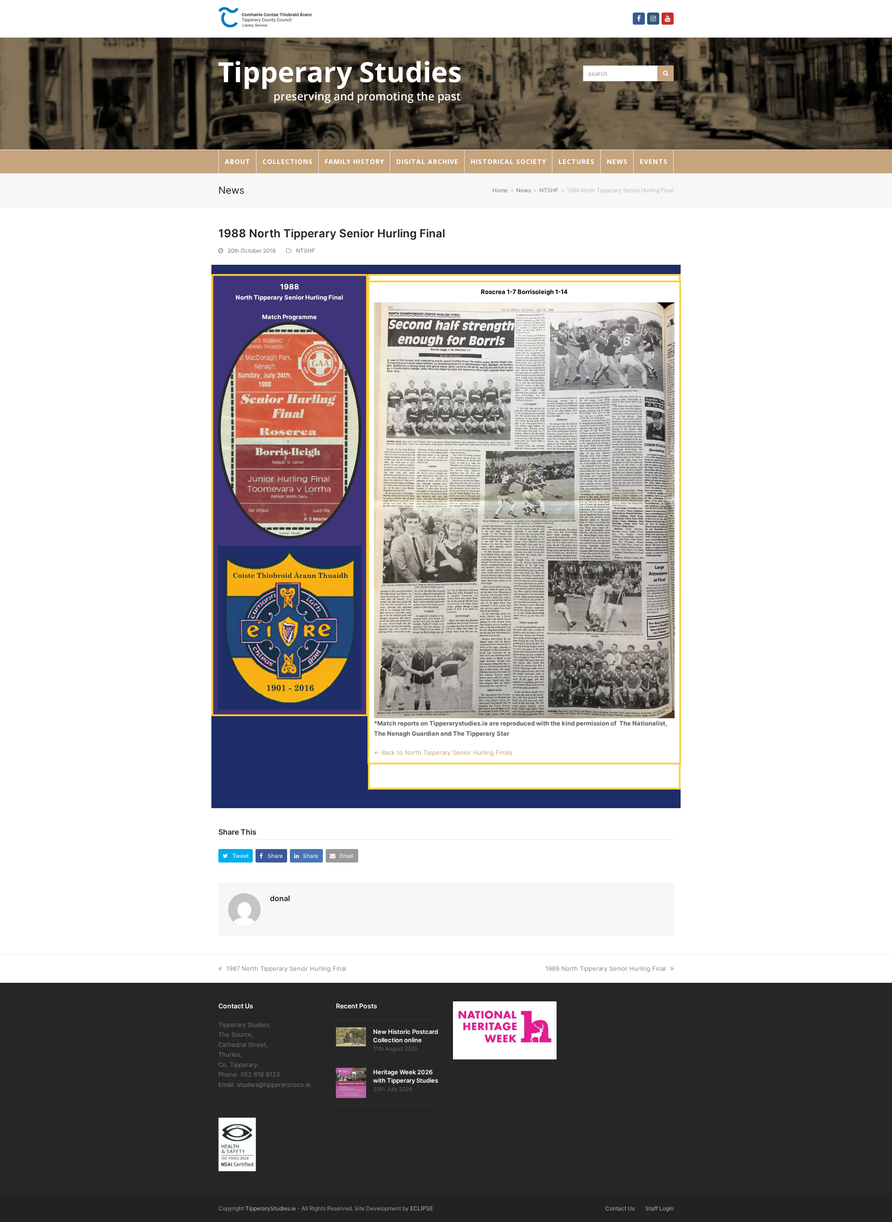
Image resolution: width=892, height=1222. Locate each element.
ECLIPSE (421, 1208)
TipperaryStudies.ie (270, 1208)
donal (280, 898)
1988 (289, 286)
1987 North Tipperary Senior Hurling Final (286, 968)
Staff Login (659, 1208)
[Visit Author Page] (244, 908)
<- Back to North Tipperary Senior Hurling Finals (443, 752)
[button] (235, 856)
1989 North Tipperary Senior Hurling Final (605, 968)
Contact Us (620, 1208)
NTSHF (305, 250)
